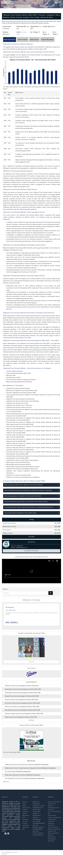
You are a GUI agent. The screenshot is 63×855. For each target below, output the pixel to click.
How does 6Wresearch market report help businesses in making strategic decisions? (28, 507)
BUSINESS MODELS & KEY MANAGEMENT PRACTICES (38, 829)
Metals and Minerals (53, 833)
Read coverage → (12, 622)
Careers (24, 805)
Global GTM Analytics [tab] (47, 39)
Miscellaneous (52, 838)
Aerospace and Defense (54, 801)
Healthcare (51, 823)
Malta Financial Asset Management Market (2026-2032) (21, 717)
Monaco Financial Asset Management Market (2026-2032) (21, 699)
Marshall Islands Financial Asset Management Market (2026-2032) (24, 713)
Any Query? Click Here (31, 550)
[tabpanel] (31, 615)
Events (24, 803)
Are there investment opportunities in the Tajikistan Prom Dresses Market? (26, 501)
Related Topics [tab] (34, 39)
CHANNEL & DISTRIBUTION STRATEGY (37, 815)
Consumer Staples (53, 827)
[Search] (56, 2)
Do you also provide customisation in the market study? (20, 513)
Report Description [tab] (9, 39)
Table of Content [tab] (23, 39)
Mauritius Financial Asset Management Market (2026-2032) (22, 706)
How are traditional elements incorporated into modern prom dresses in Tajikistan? (28, 490)
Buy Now (31, 536)
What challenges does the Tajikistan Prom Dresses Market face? (23, 496)
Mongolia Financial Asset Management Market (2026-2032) (22, 696)
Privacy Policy (26, 807)
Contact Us (25, 821)
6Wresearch (8, 852)
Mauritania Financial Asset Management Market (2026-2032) (22, 710)
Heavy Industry (52, 815)
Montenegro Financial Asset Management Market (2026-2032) (22, 692)
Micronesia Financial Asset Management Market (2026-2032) (22, 703)
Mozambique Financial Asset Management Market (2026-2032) (23, 689)
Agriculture (51, 840)
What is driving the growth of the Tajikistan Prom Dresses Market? (23, 485)
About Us (24, 801)
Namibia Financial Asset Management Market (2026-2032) (21, 685)
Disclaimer (25, 819)
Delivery (24, 813)
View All (31, 661)
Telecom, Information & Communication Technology (54, 819)
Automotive (51, 825)
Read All (6, 781)
